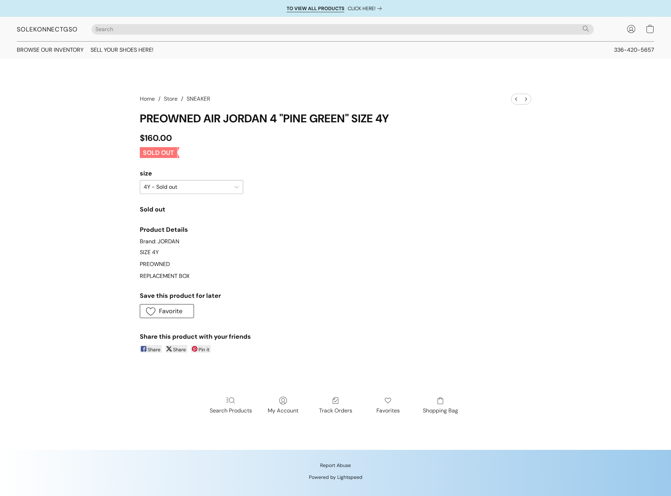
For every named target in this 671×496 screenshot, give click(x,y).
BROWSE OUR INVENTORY (50, 49)
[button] (47, 29)
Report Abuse (335, 465)
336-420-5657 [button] (634, 49)
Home (147, 98)
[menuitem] (516, 99)
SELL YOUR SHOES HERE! (122, 49)
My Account (283, 410)
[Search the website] (585, 29)
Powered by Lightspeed (335, 477)
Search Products (231, 410)
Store (171, 98)
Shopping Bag (440, 410)
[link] (366, 8)
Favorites (388, 410)
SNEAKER (198, 98)
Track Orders (335, 410)
